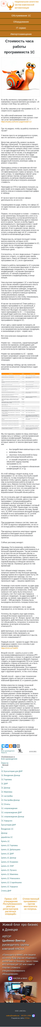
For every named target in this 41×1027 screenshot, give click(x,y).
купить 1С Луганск (9, 870)
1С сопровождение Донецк (12, 817)
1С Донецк (5, 788)
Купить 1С (5, 841)
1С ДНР (4, 784)
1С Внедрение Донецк (10, 775)
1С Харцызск (6, 821)
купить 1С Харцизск (9, 887)
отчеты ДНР (6, 891)
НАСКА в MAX (19, 978)
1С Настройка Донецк (10, 800)
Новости (4, 752)
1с (2, 767)
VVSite (27, 1018)
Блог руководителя (7, 751)
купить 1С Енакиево (9, 862)
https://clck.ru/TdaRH (9, 648)
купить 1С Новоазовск (10, 878)
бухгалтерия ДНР (8, 825)
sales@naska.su (12, 1015)
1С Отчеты (5, 804)
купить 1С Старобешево (11, 882)
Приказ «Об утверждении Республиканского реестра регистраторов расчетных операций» (10, 906)
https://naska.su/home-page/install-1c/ (16, 122)
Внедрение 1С (7, 829)
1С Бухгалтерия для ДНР (12, 771)
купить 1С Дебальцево (10, 850)
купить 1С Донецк (8, 858)
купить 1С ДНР (7, 854)
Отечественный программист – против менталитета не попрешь (30, 904)
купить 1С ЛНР (7, 866)
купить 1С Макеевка (9, 874)
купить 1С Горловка (9, 845)
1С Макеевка (6, 792)
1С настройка (7, 796)
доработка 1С (7, 837)
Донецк (4, 833)
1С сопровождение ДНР (11, 812)
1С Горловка (6, 779)
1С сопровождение (9, 808)
